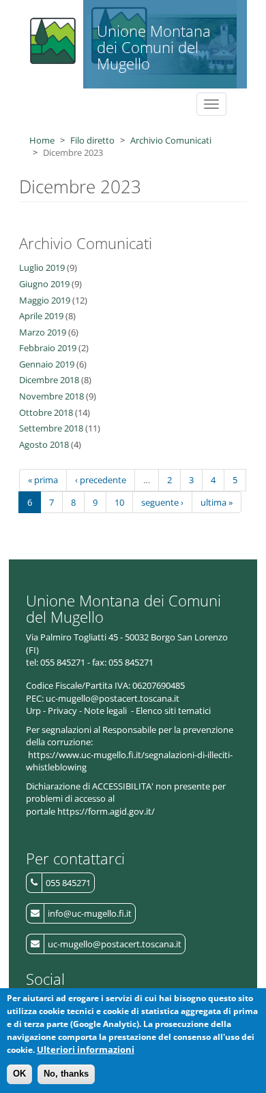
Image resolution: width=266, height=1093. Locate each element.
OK (19, 1073)
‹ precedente (100, 480)
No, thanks (66, 1073)
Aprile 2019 (41, 316)
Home (42, 140)
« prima (43, 480)
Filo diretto (92, 140)
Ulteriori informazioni (85, 1049)
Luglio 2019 (42, 267)
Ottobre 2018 (46, 412)
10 (119, 502)
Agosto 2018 (44, 444)
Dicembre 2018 (49, 380)
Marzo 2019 (42, 332)
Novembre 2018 (51, 396)
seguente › (162, 502)
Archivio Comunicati (170, 140)
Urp (33, 710)
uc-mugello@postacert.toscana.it (114, 944)
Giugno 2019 (44, 284)
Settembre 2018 (51, 428)
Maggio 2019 (44, 300)
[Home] (51, 37)
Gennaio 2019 (46, 364)
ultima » (217, 502)
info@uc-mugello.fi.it (90, 913)
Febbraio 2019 (47, 348)
